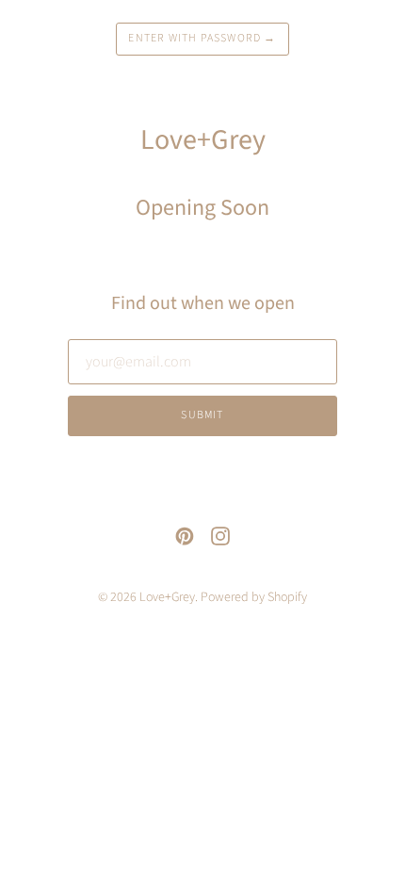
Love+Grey (167, 597)
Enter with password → (202, 38)
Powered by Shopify (254, 597)
